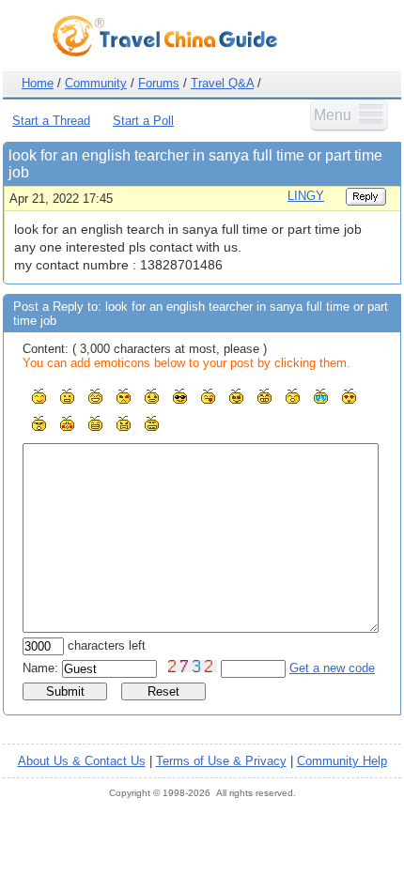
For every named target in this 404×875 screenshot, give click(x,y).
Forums (158, 83)
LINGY (305, 196)
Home (38, 83)
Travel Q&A (222, 83)
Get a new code (332, 668)
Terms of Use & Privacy (221, 761)
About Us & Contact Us (82, 761)
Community (96, 83)
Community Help (342, 761)
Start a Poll (143, 121)
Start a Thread (51, 121)
